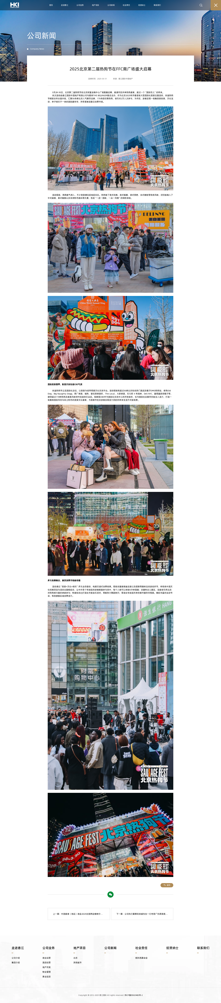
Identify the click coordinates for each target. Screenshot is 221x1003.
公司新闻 (111, 5)
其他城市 (77, 962)
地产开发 (46, 967)
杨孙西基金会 (141, 957)
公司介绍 (16, 957)
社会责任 (126, 5)
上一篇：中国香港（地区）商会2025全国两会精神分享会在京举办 (81, 913)
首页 (51, 5)
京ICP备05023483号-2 (133, 995)
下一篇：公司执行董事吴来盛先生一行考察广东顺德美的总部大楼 (144, 913)
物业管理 (46, 971)
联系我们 (157, 5)
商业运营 (46, 957)
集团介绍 (16, 962)
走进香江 (64, 5)
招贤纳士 (141, 5)
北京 (75, 957)
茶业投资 (46, 976)
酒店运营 (46, 962)
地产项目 (95, 5)
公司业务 (80, 5)
